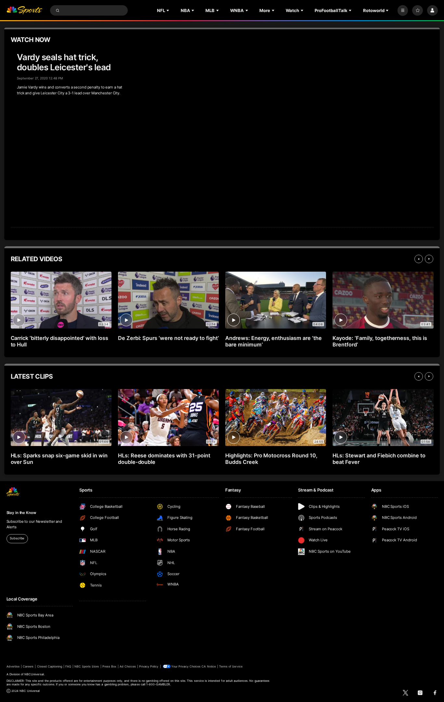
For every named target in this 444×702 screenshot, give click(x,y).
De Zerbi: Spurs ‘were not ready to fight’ (168, 338)
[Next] (429, 259)
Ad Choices (128, 666)
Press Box (109, 666)
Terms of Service (230, 666)
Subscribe (17, 538)
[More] (403, 10)
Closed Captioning (49, 666)
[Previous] (418, 259)
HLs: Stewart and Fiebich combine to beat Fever (379, 458)
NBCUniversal (34, 674)
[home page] (25, 11)
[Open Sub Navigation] (168, 10)
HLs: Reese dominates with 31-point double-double (164, 458)
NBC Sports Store (86, 666)
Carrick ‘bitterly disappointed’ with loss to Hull (59, 341)
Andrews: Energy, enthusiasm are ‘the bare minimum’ (273, 341)
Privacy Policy (149, 666)
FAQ (68, 666)
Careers (28, 666)
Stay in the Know (21, 512)
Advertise (13, 666)
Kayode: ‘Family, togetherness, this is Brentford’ (380, 341)
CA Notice (208, 666)
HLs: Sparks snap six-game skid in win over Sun (59, 458)
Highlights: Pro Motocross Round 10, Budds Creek (271, 458)
